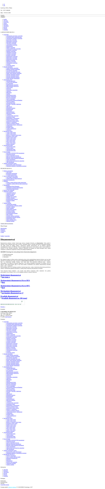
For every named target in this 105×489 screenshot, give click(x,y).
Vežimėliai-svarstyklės (11, 52)
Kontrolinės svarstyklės (11, 50)
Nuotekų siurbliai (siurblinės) (12, 216)
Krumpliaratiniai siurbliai (12, 213)
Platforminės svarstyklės (11, 41)
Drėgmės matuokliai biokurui (12, 77)
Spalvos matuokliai (10, 99)
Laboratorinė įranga (7, 79)
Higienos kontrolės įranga (12, 119)
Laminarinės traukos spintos (12, 121)
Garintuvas (3, 231)
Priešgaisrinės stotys (10, 218)
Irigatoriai (3, 229)
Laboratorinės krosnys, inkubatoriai (14, 124)
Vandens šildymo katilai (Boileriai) (14, 178)
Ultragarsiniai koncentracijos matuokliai (15, 160)
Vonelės (8, 105)
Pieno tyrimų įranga (10, 141)
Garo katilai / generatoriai (12, 177)
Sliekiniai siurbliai (10, 221)
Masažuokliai (4, 228)
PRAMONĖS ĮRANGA (9, 454)
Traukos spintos (9, 148)
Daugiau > (3, 306)
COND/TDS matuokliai (11, 82)
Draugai (5, 28)
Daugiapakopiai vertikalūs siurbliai (14, 205)
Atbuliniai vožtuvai (10, 194)
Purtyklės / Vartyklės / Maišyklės (13, 104)
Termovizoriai (9, 87)
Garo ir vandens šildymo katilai (10, 176)
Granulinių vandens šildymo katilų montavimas (17, 183)
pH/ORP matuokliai (10, 81)
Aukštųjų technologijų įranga (9, 163)
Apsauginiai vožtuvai (11, 192)
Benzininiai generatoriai (11, 173)
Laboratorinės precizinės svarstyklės (14, 36)
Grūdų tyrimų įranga (11, 142)
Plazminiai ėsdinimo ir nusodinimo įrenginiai (16, 166)
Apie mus (5, 20)
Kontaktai (5, 29)
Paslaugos (5, 24)
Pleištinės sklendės (10, 198)
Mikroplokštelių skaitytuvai (12, 86)
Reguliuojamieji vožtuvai (12, 199)
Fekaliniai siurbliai (10, 210)
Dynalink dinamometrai (9, 296)
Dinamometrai (9, 46)
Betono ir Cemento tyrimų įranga (13, 135)
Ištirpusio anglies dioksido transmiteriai (15, 158)
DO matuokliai (9, 83)
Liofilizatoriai (9, 126)
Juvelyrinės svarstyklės (11, 39)
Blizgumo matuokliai (11, 97)
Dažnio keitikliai (10, 208)
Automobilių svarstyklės (11, 45)
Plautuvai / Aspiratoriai (11, 122)
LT (4, 4)
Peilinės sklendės (10, 195)
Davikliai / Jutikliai (10, 207)
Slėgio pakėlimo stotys (11, 219)
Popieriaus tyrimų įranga (11, 136)
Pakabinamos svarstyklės (12, 56)
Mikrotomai (9, 92)
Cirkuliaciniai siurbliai (11, 204)
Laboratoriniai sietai (10, 102)
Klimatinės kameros (10, 108)
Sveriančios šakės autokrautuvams (14, 37)
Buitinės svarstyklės (10, 60)
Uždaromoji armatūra (8, 191)
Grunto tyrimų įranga (11, 132)
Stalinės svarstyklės (10, 47)
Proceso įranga (6, 151)
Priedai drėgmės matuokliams (13, 78)
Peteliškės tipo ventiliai (11, 196)
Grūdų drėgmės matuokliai (12, 68)
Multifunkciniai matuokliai (12, 84)
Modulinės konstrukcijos (8, 180)
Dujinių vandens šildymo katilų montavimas (16, 182)
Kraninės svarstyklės (11, 55)
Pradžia (5, 19)
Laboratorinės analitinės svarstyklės (14, 38)
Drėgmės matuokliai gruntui (12, 75)
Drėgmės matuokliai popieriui (13, 74)
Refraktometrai (9, 109)
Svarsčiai (8, 64)
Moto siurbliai (9, 214)
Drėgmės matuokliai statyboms (13, 72)
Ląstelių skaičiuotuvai (11, 128)
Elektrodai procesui (10, 154)
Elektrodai (8, 88)
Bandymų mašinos (10, 101)
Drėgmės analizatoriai (11, 96)
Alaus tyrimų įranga (10, 140)
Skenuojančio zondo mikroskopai (13, 164)
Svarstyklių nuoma (5, 484)
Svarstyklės (6, 22)
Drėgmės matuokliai (7, 66)
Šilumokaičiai (6, 185)
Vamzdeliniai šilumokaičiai (12, 189)
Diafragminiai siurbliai (11, 209)
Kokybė (5, 27)
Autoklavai (8, 130)
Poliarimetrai (9, 110)
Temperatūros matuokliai (11, 90)
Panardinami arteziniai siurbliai (13, 217)
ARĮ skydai (9, 172)
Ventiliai (8, 201)
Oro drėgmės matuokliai (11, 70)
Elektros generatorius (8, 170)
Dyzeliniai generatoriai (11, 174)
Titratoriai (8, 91)
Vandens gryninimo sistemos (12, 123)
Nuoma (5, 23)
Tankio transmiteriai (10, 159)
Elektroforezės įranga (11, 95)
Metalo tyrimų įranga (11, 139)
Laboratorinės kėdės (10, 146)
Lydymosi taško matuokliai (12, 115)
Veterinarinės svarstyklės (11, 63)
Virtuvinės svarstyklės (11, 43)
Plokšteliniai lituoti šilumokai (12, 186)
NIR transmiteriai (10, 162)
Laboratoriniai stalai (10, 149)
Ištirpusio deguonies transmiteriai (13, 157)
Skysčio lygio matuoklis (8, 190)
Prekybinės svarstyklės (11, 42)
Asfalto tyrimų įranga (11, 133)
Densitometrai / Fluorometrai (12, 118)
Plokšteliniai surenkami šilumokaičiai (14, 187)
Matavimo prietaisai (10, 113)
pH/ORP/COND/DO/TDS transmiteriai (15, 153)
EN (4, 5)
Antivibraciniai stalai (11, 150)
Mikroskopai (9, 106)
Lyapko (2, 232)
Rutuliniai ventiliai (10, 200)
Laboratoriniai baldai (8, 145)
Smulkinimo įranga (10, 117)
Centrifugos (9, 114)
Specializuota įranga (7, 131)
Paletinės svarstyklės (11, 51)
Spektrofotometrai (10, 112)
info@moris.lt (8, 316)
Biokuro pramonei (10, 144)
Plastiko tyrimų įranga (11, 137)
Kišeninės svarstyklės (11, 61)
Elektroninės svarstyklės (11, 59)
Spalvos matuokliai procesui (12, 155)
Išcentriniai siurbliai (10, 212)
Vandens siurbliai (7, 203)
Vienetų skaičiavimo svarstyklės (13, 48)
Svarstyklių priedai (10, 65)
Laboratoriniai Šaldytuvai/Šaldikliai (14, 100)
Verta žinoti (6, 25)
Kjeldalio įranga (10, 127)
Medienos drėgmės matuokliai (13, 69)
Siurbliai (8, 93)
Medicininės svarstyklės (11, 57)
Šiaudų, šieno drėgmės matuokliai (13, 73)
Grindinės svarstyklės (11, 54)
